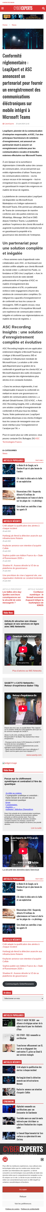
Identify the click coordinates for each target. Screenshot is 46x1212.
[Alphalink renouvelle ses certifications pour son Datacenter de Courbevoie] (9, 1109)
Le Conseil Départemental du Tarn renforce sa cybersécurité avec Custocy (30, 1136)
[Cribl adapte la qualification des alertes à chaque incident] (9, 1069)
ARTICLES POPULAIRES (14, 460)
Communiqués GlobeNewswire (19, 984)
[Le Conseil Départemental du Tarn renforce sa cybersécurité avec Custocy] (9, 1136)
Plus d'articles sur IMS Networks (27, 671)
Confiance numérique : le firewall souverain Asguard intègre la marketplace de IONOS (34, 598)
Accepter (23, 1189)
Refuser (23, 1196)
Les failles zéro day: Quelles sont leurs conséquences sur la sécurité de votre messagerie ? (12, 597)
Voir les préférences (23, 1203)
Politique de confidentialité (30, 1209)
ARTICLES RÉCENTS (12, 1062)
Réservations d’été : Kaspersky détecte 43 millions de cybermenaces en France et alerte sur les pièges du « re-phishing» (30, 496)
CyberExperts (9, 124)
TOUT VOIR (39, 460)
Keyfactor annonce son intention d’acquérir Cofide (29, 1091)
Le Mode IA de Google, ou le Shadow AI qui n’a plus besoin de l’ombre (29, 468)
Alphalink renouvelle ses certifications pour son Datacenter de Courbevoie (27, 1109)
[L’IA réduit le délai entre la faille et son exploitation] (9, 482)
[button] (42, 1159)
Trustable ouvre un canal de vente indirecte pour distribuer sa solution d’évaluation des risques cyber (30, 1123)
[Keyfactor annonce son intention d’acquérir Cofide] (9, 1092)
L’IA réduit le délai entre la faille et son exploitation (29, 480)
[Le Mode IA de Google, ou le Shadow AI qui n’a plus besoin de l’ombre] (9, 469)
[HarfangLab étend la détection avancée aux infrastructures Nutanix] (9, 1080)
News (5, 453)
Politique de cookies (12, 1209)
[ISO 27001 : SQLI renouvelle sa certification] (9, 1037)
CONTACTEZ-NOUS (8, 2)
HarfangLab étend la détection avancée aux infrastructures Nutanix (29, 1080)
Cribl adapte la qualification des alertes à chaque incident (29, 1069)
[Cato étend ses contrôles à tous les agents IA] (9, 510)
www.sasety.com (34, 755)
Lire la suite (36, 828)
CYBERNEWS (9, 1101)
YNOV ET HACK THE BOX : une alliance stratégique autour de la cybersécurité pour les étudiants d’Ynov (29, 1025)
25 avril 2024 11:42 (22, 124)
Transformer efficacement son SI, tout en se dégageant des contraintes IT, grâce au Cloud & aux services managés (30, 1050)
